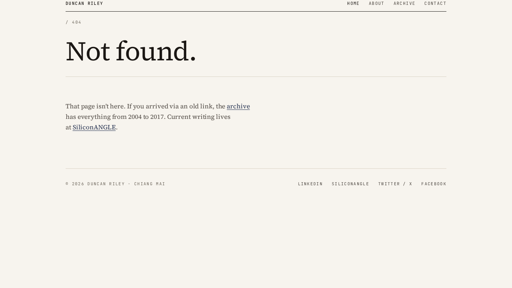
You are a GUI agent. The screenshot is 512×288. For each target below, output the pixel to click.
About (377, 3)
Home (353, 3)
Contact (435, 3)
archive (238, 106)
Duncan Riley (84, 3)
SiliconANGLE (94, 127)
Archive (405, 3)
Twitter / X (395, 183)
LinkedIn (310, 183)
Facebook (433, 183)
